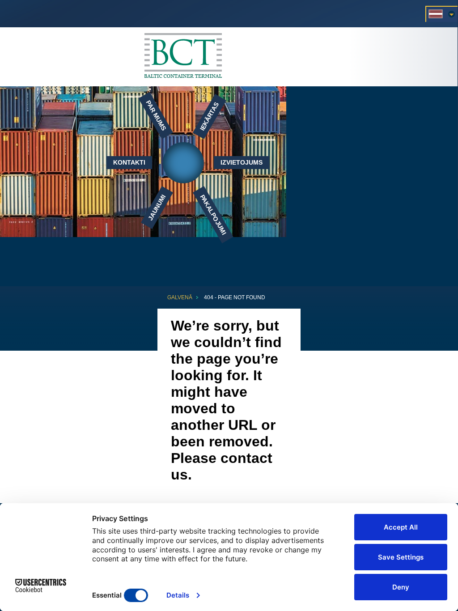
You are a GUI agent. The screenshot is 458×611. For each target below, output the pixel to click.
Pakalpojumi (213, 214)
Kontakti (129, 162)
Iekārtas (210, 116)
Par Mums (155, 115)
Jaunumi (157, 207)
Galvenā (179, 297)
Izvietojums (242, 162)
